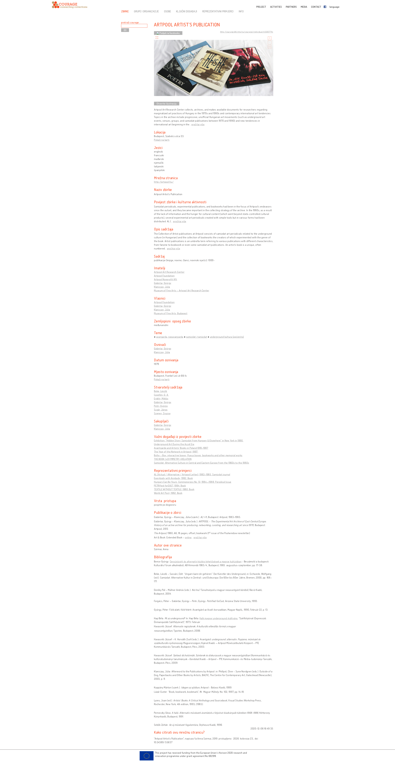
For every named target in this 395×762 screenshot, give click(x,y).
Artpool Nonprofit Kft (165, 279)
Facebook (325, 7)
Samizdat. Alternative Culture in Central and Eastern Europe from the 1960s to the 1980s (201, 462)
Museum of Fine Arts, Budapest (170, 313)
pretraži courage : (130, 22)
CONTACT (316, 7)
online (188, 537)
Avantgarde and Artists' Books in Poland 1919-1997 (181, 447)
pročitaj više (198, 124)
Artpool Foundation (164, 275)
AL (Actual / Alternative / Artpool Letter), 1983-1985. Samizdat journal (192, 474)
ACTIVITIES (276, 7)
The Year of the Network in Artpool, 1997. (176, 451)
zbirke (125, 11)
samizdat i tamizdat (196, 336)
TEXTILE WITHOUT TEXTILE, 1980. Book (174, 489)
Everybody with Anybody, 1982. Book (173, 478)
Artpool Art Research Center (169, 271)
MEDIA (304, 7)
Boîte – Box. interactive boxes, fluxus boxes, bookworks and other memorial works (198, 455)
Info (241, 11)
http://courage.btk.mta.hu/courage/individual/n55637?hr (246, 32)
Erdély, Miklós (161, 398)
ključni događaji (186, 11)
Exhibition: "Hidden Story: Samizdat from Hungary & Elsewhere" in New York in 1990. (198, 440)
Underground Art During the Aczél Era (174, 444)
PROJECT (261, 7)
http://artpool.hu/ (164, 181)
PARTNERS (291, 7)
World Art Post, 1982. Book (168, 493)
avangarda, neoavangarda (169, 336)
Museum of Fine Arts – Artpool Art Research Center (181, 290)
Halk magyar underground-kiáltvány (219, 618)
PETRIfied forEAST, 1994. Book (170, 485)
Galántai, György (162, 283)
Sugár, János (161, 409)
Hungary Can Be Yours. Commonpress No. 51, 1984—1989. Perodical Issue (192, 481)
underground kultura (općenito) (227, 336)
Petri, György (161, 405)
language (334, 7)
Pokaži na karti (161, 139)
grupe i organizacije (146, 11)
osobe (167, 11)
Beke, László (160, 391)
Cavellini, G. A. (161, 394)
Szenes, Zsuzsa (162, 413)
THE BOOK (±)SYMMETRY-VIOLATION (173, 459)
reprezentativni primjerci (217, 11)
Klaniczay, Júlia (162, 286)
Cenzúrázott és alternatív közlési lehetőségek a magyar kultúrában (206, 561)
